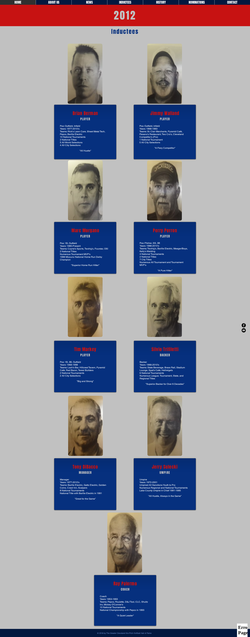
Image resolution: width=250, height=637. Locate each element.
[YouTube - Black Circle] (244, 330)
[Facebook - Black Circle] (244, 325)
